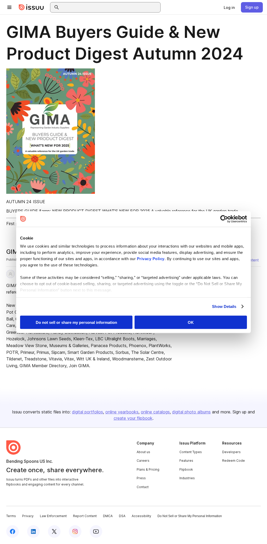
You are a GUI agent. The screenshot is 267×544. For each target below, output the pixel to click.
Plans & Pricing (148, 469)
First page (15, 223)
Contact (143, 487)
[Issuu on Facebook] (12, 531)
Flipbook (186, 469)
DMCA (108, 516)
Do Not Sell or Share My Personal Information (189, 516)
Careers (143, 461)
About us (143, 452)
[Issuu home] (31, 7)
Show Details (224, 306)
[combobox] (110, 7)
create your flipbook (133, 418)
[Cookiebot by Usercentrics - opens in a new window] (224, 219)
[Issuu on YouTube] (96, 531)
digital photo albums (191, 411)
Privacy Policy (151, 258)
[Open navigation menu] (9, 7)
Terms (11, 516)
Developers (231, 452)
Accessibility (141, 516)
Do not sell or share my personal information (76, 322)
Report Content (85, 516)
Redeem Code (233, 461)
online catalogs (155, 411)
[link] (229, 7)
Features (186, 461)
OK (191, 322)
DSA (122, 516)
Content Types (190, 452)
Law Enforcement (53, 516)
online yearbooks (121, 411)
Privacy (28, 516)
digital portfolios (87, 411)
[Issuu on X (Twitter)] (54, 531)
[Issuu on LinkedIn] (33, 531)
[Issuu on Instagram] (75, 531)
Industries (187, 478)
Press (141, 478)
